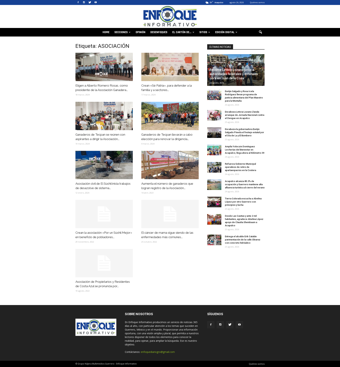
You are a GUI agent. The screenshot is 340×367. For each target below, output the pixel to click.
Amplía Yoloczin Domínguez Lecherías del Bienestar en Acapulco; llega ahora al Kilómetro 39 (244, 149)
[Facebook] (78, 2)
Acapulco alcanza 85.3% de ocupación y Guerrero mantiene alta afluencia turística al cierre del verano (245, 184)
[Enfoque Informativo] (170, 16)
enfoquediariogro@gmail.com (158, 352)
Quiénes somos (257, 2)
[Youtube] (95, 2)
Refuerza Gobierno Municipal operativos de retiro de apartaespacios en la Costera (240, 167)
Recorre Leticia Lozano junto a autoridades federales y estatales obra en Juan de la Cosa (234, 74)
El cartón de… (181, 32)
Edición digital (224, 32)
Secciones (121, 32)
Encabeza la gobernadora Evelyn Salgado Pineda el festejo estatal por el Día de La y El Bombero (244, 132)
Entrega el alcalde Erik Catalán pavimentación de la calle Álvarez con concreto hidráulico (242, 239)
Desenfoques (158, 32)
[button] (260, 32)
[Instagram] (84, 2)
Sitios (203, 32)
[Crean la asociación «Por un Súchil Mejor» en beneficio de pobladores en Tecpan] (104, 214)
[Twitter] (89, 2)
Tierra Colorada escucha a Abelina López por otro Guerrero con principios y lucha (243, 201)
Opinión (140, 32)
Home (106, 32)
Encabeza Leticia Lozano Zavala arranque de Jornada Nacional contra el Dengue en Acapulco (244, 115)
